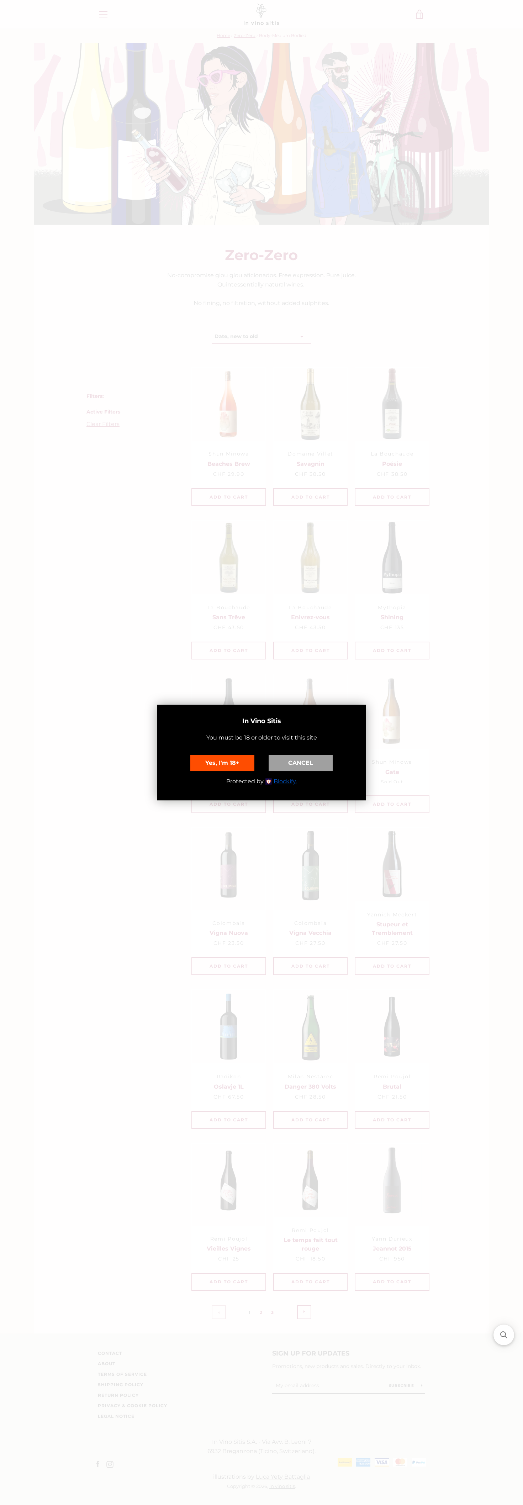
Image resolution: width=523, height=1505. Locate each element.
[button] (503, 1335)
